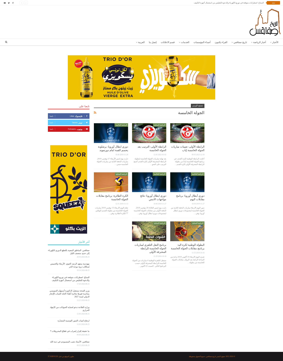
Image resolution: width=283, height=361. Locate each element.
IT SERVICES (53, 356)
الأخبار (275, 42)
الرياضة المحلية (197, 125)
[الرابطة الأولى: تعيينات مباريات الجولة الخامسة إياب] (187, 133)
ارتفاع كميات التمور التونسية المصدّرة (73, 321)
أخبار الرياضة (259, 42)
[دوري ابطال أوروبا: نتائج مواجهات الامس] (149, 182)
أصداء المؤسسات (202, 42)
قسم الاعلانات (168, 42)
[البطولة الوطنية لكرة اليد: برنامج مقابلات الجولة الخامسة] (187, 231)
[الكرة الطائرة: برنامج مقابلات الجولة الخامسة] (111, 182)
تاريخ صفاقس (240, 42)
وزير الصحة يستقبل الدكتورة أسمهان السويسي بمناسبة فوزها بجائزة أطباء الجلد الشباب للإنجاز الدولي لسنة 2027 (69, 294)
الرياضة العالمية (121, 125)
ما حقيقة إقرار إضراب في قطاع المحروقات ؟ (69, 331)
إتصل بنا (153, 42)
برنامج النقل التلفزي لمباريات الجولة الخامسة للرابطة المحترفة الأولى (150, 248)
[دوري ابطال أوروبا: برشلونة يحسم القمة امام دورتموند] (111, 133)
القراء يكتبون (221, 42)
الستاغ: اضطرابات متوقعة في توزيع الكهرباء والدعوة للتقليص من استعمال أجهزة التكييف (229, 3)
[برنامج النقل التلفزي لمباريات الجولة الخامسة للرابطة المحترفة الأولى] (149, 231)
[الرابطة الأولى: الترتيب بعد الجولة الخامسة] (149, 133)
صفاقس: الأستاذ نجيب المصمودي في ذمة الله (69, 342)
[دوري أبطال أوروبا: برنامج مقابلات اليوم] (187, 182)
